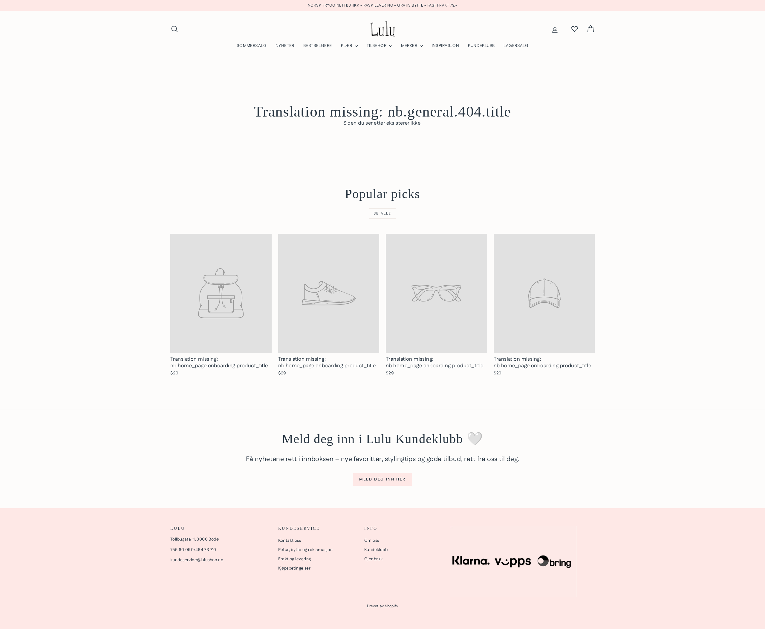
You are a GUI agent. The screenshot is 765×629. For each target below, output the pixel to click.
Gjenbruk (373, 559)
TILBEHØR (377, 46)
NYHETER (285, 46)
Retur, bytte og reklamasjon (305, 550)
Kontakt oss (289, 541)
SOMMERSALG (252, 46)
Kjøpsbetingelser (294, 568)
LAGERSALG (516, 46)
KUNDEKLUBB (481, 46)
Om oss (371, 541)
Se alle (382, 213)
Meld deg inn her (382, 479)
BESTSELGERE (317, 46)
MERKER (409, 46)
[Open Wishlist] (575, 29)
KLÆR (347, 46)
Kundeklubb (376, 550)
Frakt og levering (294, 559)
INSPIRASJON (445, 46)
